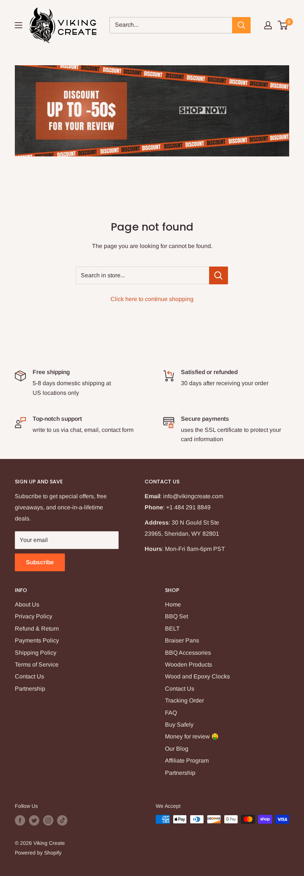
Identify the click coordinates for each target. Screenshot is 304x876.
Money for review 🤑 (192, 736)
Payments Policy (37, 640)
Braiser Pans (182, 640)
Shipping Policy (35, 652)
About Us (27, 604)
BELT (172, 628)
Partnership (30, 688)
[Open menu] (18, 25)
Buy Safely (179, 724)
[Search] (241, 25)
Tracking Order (184, 700)
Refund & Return (37, 628)
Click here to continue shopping (152, 299)
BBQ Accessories (188, 652)
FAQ (171, 713)
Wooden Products (188, 664)
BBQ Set (176, 616)
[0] (283, 25)
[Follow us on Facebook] (20, 820)
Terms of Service (37, 664)
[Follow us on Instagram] (48, 820)
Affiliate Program (187, 760)
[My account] (268, 25)
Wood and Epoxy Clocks (197, 676)
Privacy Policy (33, 616)
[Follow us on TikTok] (62, 820)
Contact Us (29, 676)
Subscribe (40, 562)
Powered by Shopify (38, 853)
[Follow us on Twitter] (34, 820)
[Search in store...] (218, 275)
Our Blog (176, 749)
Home (173, 604)
